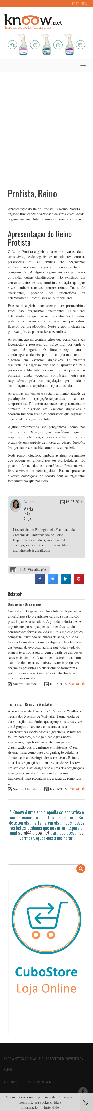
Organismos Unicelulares (24, 604)
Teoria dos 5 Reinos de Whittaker (30, 704)
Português (79, 3)
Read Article (77, 683)
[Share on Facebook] (40, 582)
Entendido (51, 1107)
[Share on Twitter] (53, 582)
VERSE (8, 1069)
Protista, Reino (32, 193)
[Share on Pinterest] (79, 582)
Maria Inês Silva (28, 514)
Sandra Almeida (25, 683)
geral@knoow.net (34, 832)
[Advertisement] (46, 126)
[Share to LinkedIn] (66, 582)
